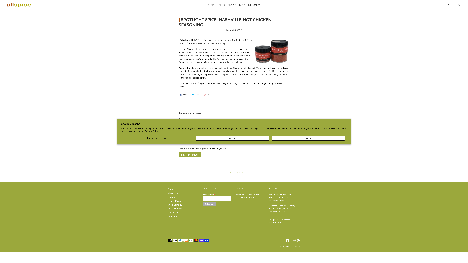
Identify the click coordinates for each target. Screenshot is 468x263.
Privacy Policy (151, 131)
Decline (308, 138)
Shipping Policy (175, 204)
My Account (173, 193)
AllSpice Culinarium (292, 246)
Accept (232, 138)
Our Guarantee (175, 208)
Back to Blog (235, 172)
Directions (173, 216)
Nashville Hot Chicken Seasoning (209, 43)
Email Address (209, 194)
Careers (171, 197)
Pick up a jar (233, 83)
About (170, 189)
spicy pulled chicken (228, 74)
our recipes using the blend (275, 74)
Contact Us (173, 212)
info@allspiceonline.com (279, 219)
